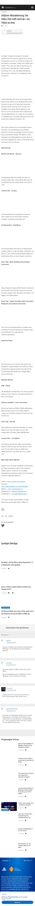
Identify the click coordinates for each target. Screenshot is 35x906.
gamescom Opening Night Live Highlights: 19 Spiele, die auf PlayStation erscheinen (25, 745)
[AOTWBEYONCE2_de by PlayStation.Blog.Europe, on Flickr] (14, 171)
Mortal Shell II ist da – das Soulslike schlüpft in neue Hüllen (24, 845)
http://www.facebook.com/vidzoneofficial (14, 486)
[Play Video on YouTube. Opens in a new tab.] (12, 809)
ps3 (2, 516)
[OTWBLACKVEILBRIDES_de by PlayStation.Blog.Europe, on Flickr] (14, 282)
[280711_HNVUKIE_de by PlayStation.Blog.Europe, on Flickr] (14, 93)
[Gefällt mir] (9, 568)
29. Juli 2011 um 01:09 (11, 690)
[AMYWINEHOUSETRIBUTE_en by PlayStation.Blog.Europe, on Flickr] (14, 50)
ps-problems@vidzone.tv (19, 494)
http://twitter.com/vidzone (16, 481)
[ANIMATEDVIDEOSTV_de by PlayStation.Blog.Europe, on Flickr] (14, 358)
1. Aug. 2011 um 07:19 (11, 710)
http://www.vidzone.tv (15, 489)
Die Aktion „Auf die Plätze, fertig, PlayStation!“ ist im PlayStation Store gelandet (17, 563)
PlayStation (10, 7)
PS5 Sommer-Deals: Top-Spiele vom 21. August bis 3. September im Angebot (25, 775)
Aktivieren (17, 902)
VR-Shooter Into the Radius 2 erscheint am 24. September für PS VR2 (26, 760)
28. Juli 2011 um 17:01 (11, 665)
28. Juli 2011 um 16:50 (11, 642)
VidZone (9, 31)
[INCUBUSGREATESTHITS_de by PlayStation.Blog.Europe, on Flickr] (14, 208)
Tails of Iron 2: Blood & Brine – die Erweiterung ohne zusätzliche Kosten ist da (25, 815)
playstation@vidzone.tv (19, 491)
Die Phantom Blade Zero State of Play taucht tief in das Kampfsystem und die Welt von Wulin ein (17, 612)
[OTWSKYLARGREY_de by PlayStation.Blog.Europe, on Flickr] (14, 321)
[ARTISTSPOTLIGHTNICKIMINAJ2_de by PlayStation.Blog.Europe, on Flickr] (14, 243)
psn (6, 516)
